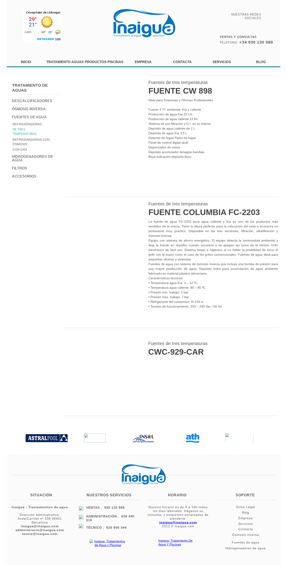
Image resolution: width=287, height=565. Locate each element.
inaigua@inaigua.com (178, 522)
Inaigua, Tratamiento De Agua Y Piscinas (175, 542)
